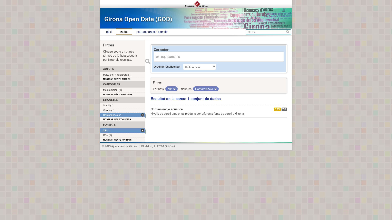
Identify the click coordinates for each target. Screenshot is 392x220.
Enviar (148, 61)
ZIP (284, 109)
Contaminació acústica (167, 109)
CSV (277, 109)
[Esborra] (174, 89)
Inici (109, 32)
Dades (124, 32)
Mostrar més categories (118, 94)
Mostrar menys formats (117, 139)
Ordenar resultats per (167, 66)
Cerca (288, 32)
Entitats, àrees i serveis (151, 32)
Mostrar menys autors (116, 79)
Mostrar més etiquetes (117, 119)
